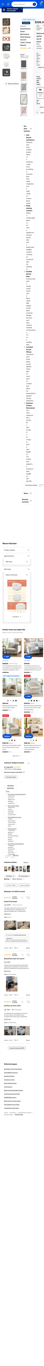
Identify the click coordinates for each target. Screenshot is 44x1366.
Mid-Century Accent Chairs (12, 1101)
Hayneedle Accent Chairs (11, 1104)
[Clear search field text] (32, 4)
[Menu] (3, 4)
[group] (29, 48)
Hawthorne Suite (9, 1076)
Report (28, 948)
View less (15, 855)
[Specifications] (28, 556)
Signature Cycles (9, 1079)
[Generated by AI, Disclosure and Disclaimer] (12, 857)
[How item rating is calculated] (24, 772)
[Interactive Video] (6, 22)
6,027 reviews (17, 769)
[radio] (23, 65)
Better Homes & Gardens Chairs (13, 1090)
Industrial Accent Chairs (11, 1108)
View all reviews (11, 777)
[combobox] (24, 4)
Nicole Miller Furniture (11, 1072)
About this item (9, 543)
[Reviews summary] (32, 48)
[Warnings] (28, 569)
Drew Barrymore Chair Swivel (13, 1069)
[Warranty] (27, 561)
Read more (7, 914)
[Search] (34, 4)
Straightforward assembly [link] (16, 844)
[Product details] (28, 550)
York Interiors (8, 1087)
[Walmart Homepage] (8, 4)
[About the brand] (27, 575)
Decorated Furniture (10, 1083)
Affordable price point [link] (14, 817)
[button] (25, 128)
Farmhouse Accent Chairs (12, 1094)
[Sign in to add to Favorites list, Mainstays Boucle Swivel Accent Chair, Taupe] (20, 679)
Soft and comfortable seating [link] (17, 794)
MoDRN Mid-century (10, 1097)
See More (15, 617)
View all (26, 862)
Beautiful (23, 26)
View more (15, 756)
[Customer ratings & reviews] (28, 762)
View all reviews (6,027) (17, 1048)
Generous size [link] (12, 828)
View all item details (31, 485)
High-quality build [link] (13, 806)
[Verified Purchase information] (22, 897)
